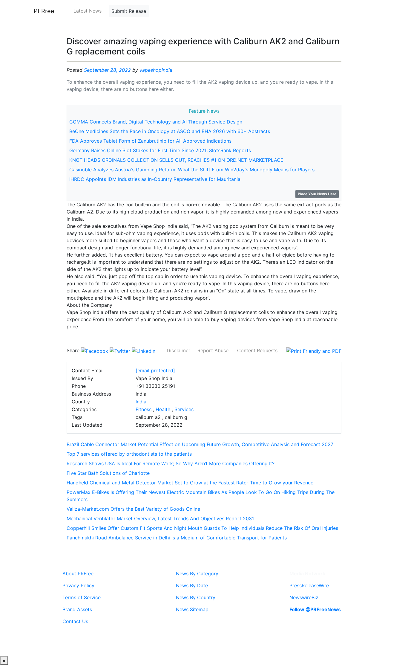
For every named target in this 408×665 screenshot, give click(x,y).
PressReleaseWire (309, 585)
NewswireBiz (303, 597)
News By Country (195, 597)
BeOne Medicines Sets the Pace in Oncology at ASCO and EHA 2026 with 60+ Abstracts (169, 131)
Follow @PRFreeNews (315, 609)
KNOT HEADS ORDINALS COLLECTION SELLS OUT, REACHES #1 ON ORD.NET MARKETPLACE (176, 160)
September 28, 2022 (107, 70)
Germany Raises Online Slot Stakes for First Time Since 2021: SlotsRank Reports (160, 150)
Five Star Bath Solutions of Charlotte (108, 473)
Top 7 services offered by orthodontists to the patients (129, 454)
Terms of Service (81, 597)
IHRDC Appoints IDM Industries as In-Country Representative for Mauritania (154, 179)
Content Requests (257, 350)
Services (184, 409)
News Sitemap (192, 609)
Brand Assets (77, 609)
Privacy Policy (78, 585)
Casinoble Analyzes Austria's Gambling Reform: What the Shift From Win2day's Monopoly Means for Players (192, 170)
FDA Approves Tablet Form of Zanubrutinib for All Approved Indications (150, 141)
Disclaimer (178, 350)
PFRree (44, 11)
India (141, 402)
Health (163, 409)
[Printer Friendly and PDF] (313, 350)
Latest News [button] (87, 11)
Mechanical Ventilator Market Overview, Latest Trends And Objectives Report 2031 (160, 518)
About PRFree (77, 573)
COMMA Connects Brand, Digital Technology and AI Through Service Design (155, 122)
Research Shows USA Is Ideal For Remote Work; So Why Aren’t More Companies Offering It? (170, 463)
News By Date (192, 585)
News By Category (197, 573)
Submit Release (128, 11)
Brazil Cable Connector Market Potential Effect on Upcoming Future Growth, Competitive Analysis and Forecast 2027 (200, 444)
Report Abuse (212, 350)
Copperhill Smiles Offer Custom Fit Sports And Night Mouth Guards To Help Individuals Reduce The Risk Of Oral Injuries (202, 528)
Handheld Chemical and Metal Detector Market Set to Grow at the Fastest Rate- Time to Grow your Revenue (190, 483)
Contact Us (75, 621)
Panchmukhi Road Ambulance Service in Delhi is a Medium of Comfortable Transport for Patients (177, 538)
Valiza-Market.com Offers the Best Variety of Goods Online (133, 509)
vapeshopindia (155, 70)
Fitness (143, 409)
